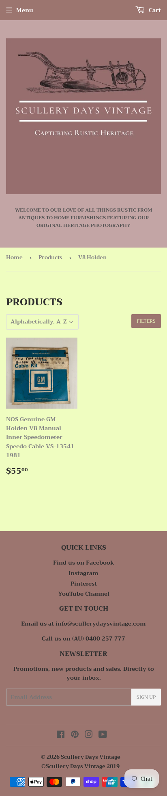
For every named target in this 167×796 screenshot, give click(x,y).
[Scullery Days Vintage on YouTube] (102, 735)
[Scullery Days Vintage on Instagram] (89, 735)
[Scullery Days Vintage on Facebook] (60, 735)
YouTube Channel (83, 594)
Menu (24, 10)
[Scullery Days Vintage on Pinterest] (75, 735)
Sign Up (146, 697)
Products (50, 257)
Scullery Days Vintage (90, 757)
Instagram (83, 573)
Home (14, 257)
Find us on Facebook (83, 562)
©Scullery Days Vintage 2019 (80, 766)
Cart (154, 10)
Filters (146, 321)
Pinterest (84, 583)
